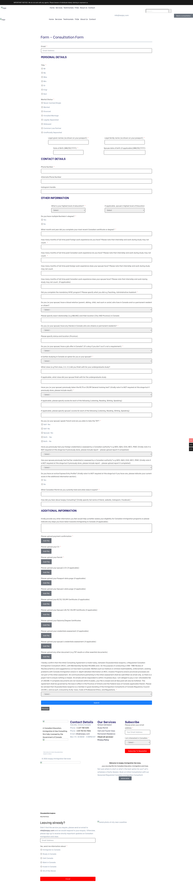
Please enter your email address (134, 726)
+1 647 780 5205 (82, 727)
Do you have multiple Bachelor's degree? (57, 216)
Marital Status (47, 99)
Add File (46, 561)
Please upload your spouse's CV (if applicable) (60, 567)
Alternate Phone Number (51, 177)
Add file (46, 540)
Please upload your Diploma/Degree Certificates (61, 620)
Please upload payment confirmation (56, 536)
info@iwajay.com (83, 733)
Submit (96, 702)
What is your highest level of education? (67, 206)
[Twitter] (100, 8)
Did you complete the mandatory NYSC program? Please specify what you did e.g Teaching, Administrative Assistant (88, 292)
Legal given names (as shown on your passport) (67, 138)
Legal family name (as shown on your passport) (124, 138)
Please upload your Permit (51, 557)
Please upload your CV (50, 546)
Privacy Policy (103, 739)
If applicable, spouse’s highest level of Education (125, 206)
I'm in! (68, 879)
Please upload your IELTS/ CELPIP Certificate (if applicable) (65, 599)
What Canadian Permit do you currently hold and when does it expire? (69, 489)
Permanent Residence (106, 733)
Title (43, 65)
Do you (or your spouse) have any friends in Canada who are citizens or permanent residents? (79, 325)
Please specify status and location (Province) (59, 336)
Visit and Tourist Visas (106, 730)
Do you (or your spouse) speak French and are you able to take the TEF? (70, 421)
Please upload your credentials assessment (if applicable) (65, 631)
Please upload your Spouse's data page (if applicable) (63, 589)
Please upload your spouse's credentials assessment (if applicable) (68, 641)
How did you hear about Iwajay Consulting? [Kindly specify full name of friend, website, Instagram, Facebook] (85, 500)
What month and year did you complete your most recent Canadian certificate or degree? (77, 229)
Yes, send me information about (53, 846)
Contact (91, 7)
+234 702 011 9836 (83, 730)
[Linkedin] (105, 8)
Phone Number (47, 166)
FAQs (77, 7)
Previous (45, 708)
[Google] (121, 8)
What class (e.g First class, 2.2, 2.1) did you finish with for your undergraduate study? (75, 367)
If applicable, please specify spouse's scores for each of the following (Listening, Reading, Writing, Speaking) (85, 410)
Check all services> (105, 736)
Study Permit (103, 727)
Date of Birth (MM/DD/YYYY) (65, 148)
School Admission (105, 724)
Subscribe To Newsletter (137, 751)
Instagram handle (48, 187)
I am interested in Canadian (136, 738)
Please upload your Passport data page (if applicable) (63, 578)
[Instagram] (110, 8)
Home (52, 7)
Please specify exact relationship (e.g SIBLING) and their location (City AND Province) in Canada (80, 315)
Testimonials (68, 7)
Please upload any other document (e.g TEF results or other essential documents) (74, 652)
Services (59, 7)
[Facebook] (116, 8)
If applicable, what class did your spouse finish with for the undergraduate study (73, 377)
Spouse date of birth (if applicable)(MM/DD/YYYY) (124, 148)
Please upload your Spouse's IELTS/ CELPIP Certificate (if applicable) (69, 610)
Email (43, 46)
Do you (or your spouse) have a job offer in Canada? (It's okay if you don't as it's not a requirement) (81, 346)
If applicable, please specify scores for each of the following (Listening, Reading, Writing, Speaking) (81, 400)
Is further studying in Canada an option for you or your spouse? (66, 356)
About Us (83, 7)
